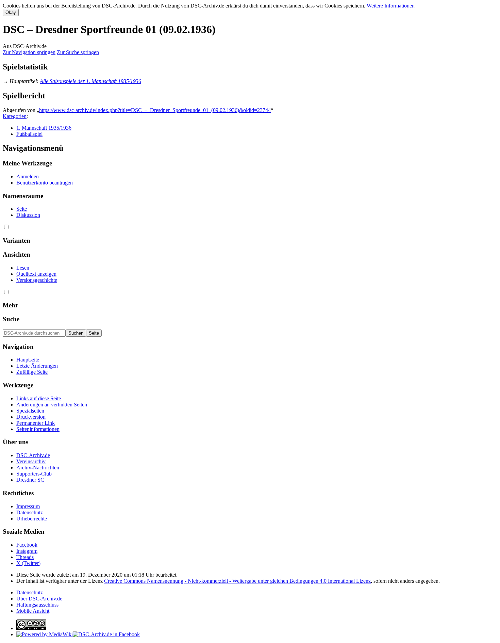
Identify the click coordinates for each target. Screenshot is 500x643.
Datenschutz (29, 512)
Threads (25, 557)
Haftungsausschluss (37, 605)
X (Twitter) (28, 563)
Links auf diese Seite (38, 398)
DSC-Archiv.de (33, 455)
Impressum (28, 506)
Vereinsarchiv (31, 461)
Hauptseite (27, 360)
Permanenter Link (35, 423)
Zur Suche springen (78, 52)
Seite (21, 209)
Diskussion (28, 215)
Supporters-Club (34, 474)
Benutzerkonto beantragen (44, 183)
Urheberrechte (31, 518)
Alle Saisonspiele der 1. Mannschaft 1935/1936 (90, 81)
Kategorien (15, 116)
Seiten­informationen (38, 429)
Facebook (26, 545)
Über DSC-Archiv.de (39, 598)
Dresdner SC (30, 480)
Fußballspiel (29, 134)
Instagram (26, 551)
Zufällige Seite (32, 372)
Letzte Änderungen (37, 366)
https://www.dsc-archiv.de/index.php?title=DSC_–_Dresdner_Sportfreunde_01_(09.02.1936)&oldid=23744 (155, 110)
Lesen (22, 268)
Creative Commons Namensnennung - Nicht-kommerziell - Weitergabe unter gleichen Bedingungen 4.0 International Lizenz (237, 581)
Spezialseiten (30, 411)
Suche (11, 319)
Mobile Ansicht (32, 611)
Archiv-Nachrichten (37, 467)
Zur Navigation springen (29, 52)
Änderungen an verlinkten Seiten (51, 404)
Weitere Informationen (391, 6)
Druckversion (31, 417)
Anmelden (27, 176)
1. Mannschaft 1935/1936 (43, 128)
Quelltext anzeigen (36, 274)
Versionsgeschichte (36, 280)
